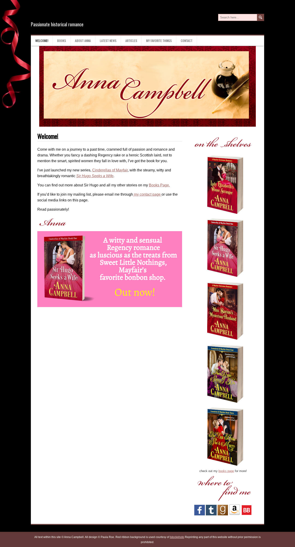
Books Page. (159, 185)
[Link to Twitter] (211, 514)
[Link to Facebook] (199, 514)
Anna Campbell (61, 13)
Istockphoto (177, 537)
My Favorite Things (159, 40)
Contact (186, 40)
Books (61, 40)
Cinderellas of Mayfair (110, 170)
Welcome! (41, 40)
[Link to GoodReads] (223, 514)
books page (226, 471)
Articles (131, 40)
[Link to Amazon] (234, 514)
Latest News (108, 40)
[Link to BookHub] (246, 514)
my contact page (147, 194)
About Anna (83, 40)
